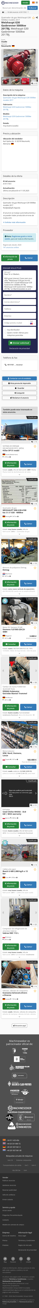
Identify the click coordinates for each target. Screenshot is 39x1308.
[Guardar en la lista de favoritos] (33, 17)
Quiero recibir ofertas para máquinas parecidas (17, 334)
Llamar (30, 258)
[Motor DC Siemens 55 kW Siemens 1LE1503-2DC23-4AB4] (19, 611)
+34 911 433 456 (13, 1140)
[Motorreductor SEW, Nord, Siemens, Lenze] (19, 735)
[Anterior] (3, 67)
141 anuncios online (11, 247)
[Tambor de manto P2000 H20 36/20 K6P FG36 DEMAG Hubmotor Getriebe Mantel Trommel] (19, 670)
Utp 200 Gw (16, 1170)
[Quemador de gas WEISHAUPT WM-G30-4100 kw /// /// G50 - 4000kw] (19, 492)
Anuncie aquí (20, 1025)
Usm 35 (10, 1160)
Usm (25, 1170)
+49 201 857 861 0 (13, 1147)
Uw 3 (26, 1165)
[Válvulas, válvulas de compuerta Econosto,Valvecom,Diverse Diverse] (19, 974)
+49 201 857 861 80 (14, 1150)
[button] (37, 3)
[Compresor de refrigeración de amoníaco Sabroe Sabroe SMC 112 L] (19, 912)
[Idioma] (33, 3)
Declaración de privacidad (19, 348)
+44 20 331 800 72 (13, 1144)
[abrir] (19, 474)
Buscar (33, 8)
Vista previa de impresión (20, 383)
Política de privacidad (9, 1302)
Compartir (20, 393)
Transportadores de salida (12, 1165)
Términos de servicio (25, 1302)
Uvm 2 (34, 1165)
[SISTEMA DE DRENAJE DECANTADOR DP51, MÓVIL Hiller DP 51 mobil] (19, 430)
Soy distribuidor (13, 330)
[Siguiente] (35, 67)
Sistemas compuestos (23, 1160)
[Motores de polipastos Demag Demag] (19, 551)
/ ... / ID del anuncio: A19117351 (15, 12)
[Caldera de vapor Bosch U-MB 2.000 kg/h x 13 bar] (19, 853)
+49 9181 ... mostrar (15, 365)
